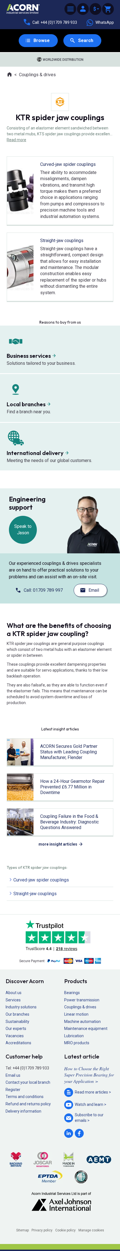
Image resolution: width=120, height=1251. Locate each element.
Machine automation (82, 1021)
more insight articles (58, 844)
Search (85, 40)
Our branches (17, 1014)
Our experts (16, 1028)
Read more (16, 140)
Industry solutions (21, 1007)
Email (93, 590)
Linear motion (76, 1014)
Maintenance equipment (85, 1028)
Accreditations (18, 1043)
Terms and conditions (25, 1096)
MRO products (76, 1043)
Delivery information (23, 1111)
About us (13, 992)
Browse (41, 40)
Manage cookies (91, 1230)
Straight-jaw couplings (35, 893)
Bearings (72, 992)
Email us (13, 1075)
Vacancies (15, 1036)
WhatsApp (104, 22)
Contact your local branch (28, 1082)
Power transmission (81, 1000)
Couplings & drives (37, 74)
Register (13, 1089)
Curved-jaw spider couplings (41, 880)
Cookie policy (65, 1230)
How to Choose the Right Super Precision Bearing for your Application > (89, 1075)
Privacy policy (42, 1230)
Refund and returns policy (28, 1104)
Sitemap (22, 1230)
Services (13, 1000)
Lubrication (74, 1036)
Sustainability (17, 1021)
